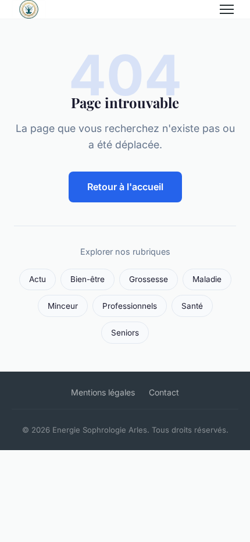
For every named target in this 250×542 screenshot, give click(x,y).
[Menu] (226, 9)
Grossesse (148, 279)
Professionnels (129, 306)
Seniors (125, 332)
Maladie (207, 279)
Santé (192, 306)
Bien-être (87, 279)
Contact (164, 392)
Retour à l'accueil (125, 186)
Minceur (63, 306)
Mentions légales (103, 392)
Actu (37, 279)
